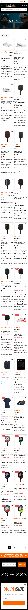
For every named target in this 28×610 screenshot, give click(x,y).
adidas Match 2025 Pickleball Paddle (7, 196)
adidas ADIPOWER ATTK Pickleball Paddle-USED (20, 523)
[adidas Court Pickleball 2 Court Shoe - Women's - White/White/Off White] (7, 44)
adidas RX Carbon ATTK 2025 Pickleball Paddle (6, 286)
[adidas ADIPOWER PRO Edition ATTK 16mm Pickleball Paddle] (7, 136)
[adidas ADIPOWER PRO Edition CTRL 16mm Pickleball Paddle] (21, 89)
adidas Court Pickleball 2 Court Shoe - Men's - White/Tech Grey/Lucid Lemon (19, 59)
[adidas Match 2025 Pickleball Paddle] (7, 184)
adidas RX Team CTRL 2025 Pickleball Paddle (20, 198)
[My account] (22, 5)
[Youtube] (6, 574)
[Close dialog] (25, 584)
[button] (25, 5)
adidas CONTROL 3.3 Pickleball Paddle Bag (19, 417)
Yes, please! (14, 603)
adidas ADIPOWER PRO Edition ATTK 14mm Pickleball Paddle (19, 151)
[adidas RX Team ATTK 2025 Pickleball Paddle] (7, 229)
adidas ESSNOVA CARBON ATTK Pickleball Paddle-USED (20, 490)
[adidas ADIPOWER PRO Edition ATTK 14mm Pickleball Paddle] (21, 136)
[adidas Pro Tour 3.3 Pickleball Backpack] (7, 364)
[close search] (26, 9)
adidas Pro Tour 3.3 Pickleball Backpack (5, 378)
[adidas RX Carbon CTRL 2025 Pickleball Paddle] (21, 229)
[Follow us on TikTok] (17, 574)
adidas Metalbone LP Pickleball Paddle (5, 332)
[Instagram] (13, 574)
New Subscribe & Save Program (13, 1)
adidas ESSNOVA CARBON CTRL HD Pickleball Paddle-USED (7, 491)
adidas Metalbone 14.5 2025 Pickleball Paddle (20, 287)
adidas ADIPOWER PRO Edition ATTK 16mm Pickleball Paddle (6, 151)
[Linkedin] (25, 574)
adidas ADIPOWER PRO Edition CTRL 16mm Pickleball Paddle (19, 104)
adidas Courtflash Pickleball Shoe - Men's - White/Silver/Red (20, 334)
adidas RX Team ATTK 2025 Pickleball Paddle (7, 243)
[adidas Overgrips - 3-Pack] (21, 364)
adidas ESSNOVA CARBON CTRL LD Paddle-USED (20, 455)
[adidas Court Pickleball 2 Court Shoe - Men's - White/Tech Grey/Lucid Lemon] (21, 44)
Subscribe (21, 564)
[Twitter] (21, 574)
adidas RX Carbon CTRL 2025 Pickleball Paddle (19, 243)
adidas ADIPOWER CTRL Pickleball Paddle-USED (6, 524)
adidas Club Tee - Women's (7, 416)
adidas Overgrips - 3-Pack (20, 377)
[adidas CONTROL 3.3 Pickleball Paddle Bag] (21, 403)
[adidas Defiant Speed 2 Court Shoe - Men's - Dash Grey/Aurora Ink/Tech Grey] (7, 89)
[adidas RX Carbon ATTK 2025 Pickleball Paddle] (7, 273)
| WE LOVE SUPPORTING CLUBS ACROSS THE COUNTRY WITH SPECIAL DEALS (13, 555)
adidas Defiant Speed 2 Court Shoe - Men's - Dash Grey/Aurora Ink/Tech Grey (7, 102)
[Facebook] (2, 574)
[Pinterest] (10, 574)
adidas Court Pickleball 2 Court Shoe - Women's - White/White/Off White (6, 57)
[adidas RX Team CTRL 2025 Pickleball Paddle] (21, 184)
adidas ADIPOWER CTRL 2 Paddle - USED (7, 455)
